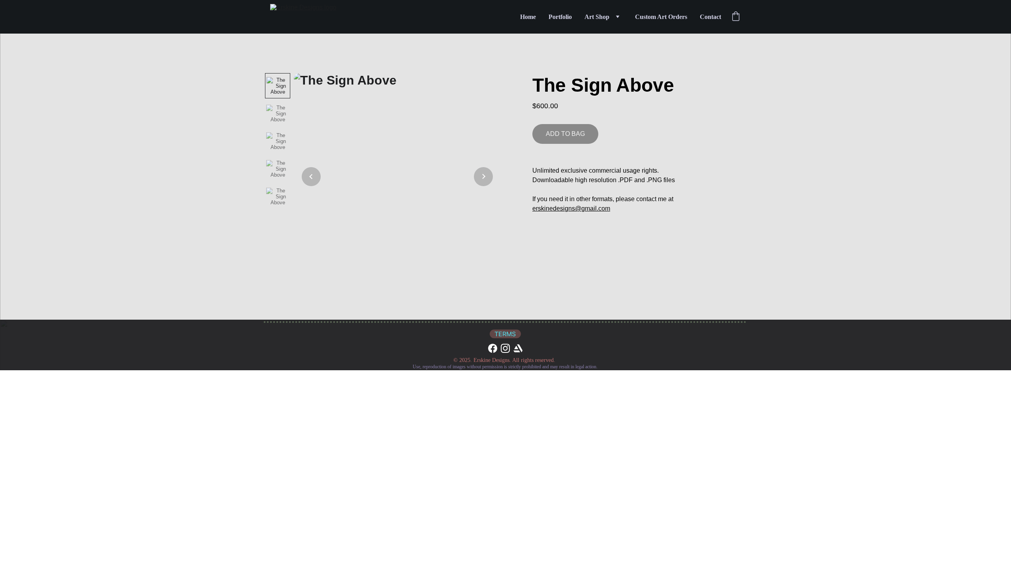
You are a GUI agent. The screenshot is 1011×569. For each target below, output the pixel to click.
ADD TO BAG (565, 133)
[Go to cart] (736, 17)
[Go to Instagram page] (505, 348)
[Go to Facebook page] (492, 348)
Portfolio (560, 16)
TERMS (505, 334)
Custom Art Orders (661, 16)
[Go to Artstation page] (517, 348)
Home (528, 16)
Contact (710, 16)
